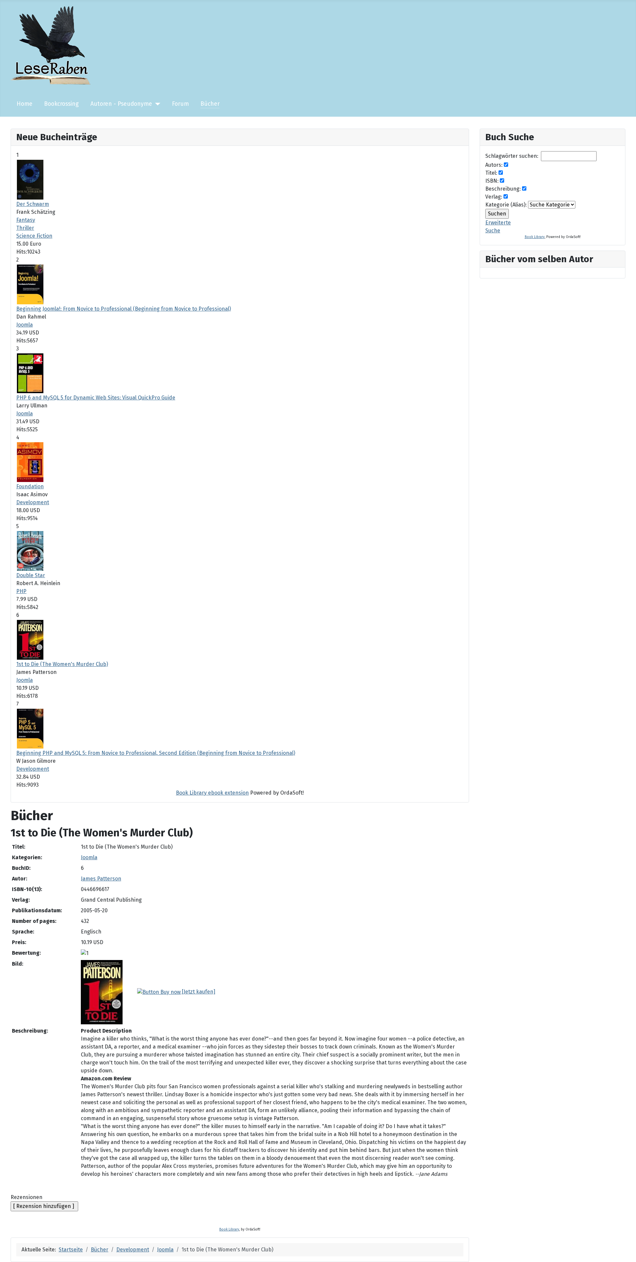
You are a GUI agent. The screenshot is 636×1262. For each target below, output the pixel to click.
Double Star (30, 575)
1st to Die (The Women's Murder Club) (62, 664)
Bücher (210, 103)
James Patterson (101, 878)
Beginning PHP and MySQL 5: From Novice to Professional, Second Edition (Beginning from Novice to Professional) (155, 753)
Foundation (30, 486)
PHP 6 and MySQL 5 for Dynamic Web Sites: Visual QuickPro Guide (95, 397)
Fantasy (25, 220)
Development (32, 502)
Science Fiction (34, 236)
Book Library (229, 1230)
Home (24, 103)
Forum (180, 103)
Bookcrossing (61, 103)
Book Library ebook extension (212, 793)
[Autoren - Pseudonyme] (156, 104)
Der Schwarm (32, 204)
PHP (21, 591)
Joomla (24, 325)
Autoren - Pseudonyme (121, 103)
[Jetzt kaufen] (198, 992)
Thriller (25, 228)
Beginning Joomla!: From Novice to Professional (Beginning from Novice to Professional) (123, 309)
